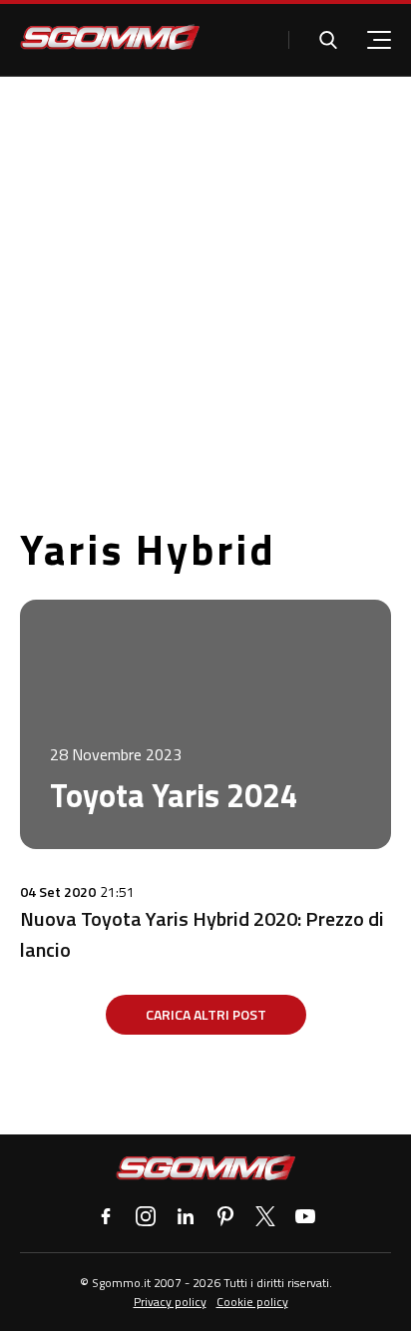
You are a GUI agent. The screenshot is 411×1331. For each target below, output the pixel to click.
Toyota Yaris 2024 (174, 795)
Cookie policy (252, 1301)
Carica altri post (206, 1014)
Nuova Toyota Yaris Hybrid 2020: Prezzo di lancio (202, 934)
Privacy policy (170, 1301)
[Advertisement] (205, 292)
